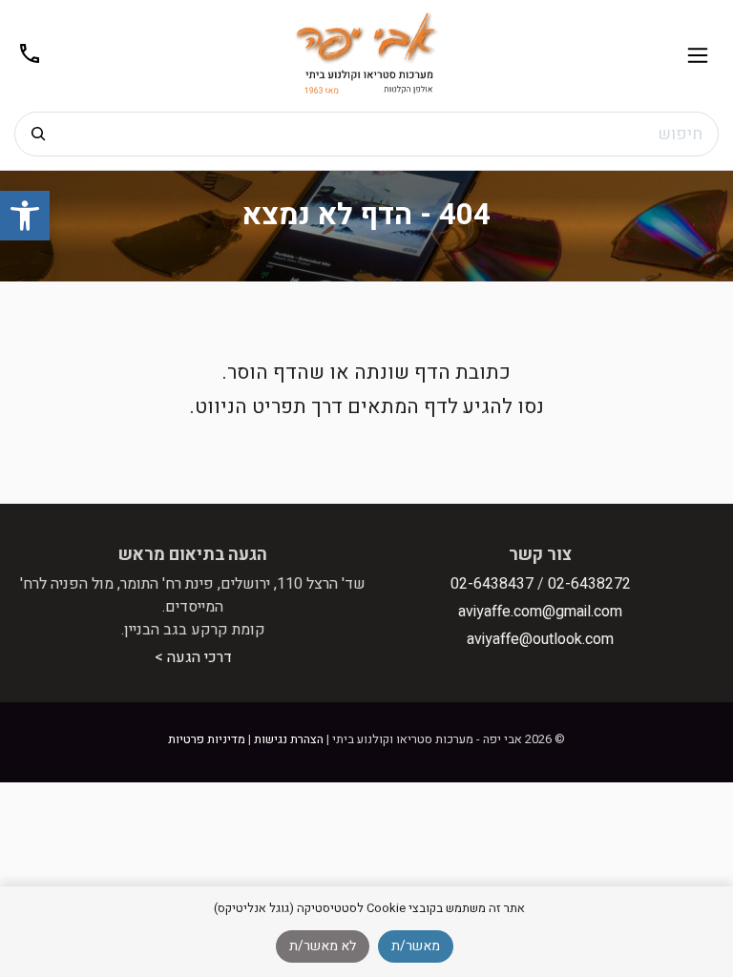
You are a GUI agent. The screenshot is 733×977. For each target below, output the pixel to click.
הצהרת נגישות (289, 739)
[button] (25, 215)
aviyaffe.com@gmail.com (540, 611)
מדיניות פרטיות (206, 739)
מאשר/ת (415, 946)
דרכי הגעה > (193, 657)
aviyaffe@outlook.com (540, 639)
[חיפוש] (38, 134)
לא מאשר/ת (322, 946)
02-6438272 (589, 583)
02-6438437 (492, 583)
